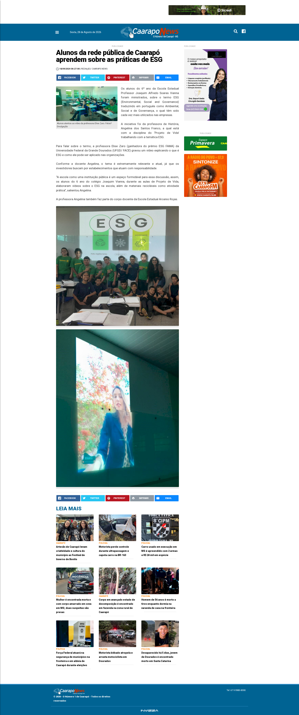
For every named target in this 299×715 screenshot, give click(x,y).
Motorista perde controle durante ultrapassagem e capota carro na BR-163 (114, 550)
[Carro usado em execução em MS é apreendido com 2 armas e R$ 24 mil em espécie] (160, 527)
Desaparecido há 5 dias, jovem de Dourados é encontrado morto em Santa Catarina (159, 656)
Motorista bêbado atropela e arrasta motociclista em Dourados (116, 656)
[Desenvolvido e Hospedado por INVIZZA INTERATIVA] (149, 710)
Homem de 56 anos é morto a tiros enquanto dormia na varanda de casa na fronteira (158, 603)
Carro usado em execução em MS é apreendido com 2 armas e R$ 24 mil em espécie (159, 550)
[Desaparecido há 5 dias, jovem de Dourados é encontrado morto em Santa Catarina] (160, 633)
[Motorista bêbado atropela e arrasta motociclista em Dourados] (117, 633)
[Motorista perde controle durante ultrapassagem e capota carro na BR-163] (117, 527)
